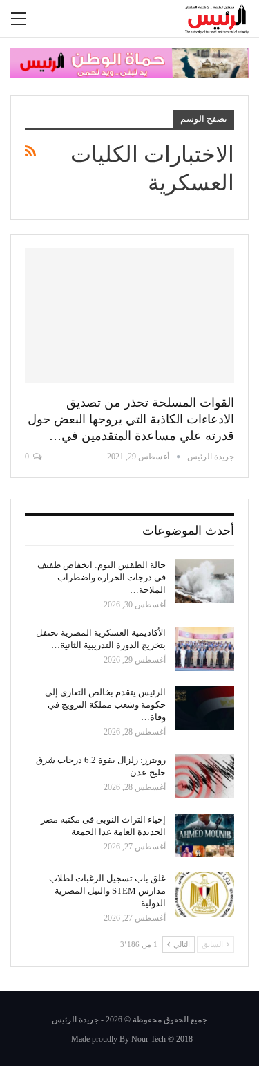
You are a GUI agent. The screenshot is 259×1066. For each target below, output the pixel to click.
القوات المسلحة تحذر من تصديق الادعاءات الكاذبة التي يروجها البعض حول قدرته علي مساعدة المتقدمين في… (131, 419)
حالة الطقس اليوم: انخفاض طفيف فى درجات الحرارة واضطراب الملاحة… (101, 577)
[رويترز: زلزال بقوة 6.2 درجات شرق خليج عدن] (204, 776)
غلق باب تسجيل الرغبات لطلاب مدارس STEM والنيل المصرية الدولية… (107, 890)
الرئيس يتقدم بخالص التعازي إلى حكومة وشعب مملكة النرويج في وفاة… (105, 704)
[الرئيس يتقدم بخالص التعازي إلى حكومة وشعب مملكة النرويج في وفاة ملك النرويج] (204, 708)
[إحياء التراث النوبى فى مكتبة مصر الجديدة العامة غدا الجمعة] (204, 836)
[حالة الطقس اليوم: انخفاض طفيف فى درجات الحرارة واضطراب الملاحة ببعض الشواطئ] (204, 581)
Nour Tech (148, 1039)
